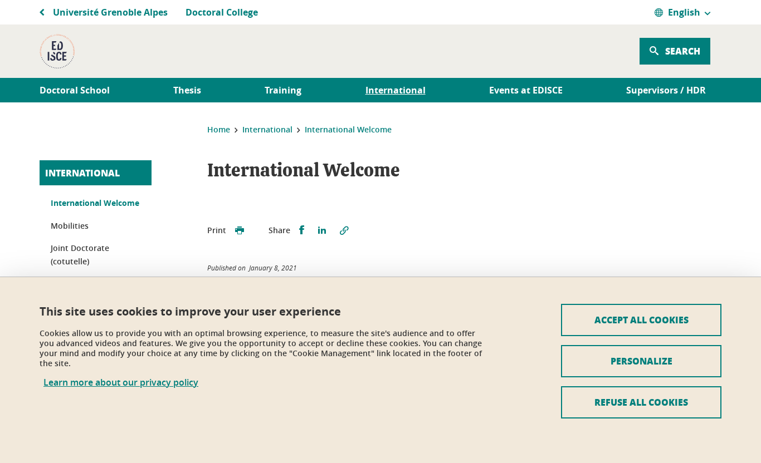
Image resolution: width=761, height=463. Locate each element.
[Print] (239, 230)
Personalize (641, 360)
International (82, 172)
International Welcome (95, 203)
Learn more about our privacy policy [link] (120, 382)
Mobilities (70, 225)
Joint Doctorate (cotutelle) (80, 255)
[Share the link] (344, 230)
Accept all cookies (641, 319)
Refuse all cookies (641, 402)
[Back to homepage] (57, 51)
